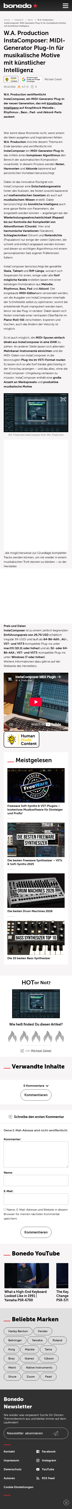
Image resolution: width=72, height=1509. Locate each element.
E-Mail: (8, 1191)
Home (7, 20)
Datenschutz (12, 1469)
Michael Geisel (53, 79)
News (30, 20)
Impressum (11, 1460)
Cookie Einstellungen (18, 1487)
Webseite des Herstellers (20, 666)
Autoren (9, 1478)
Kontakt (9, 1451)
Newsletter (25, 1433)
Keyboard (18, 20)
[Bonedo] (21, 5)
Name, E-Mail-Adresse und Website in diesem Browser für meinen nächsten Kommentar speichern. (36, 1214)
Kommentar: (12, 1139)
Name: (8, 1172)
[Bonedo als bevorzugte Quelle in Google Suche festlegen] (31, 79)
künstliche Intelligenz (43, 204)
